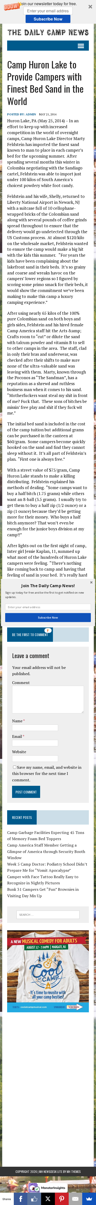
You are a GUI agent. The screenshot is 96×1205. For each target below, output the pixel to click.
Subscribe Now (48, 618)
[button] (48, 586)
